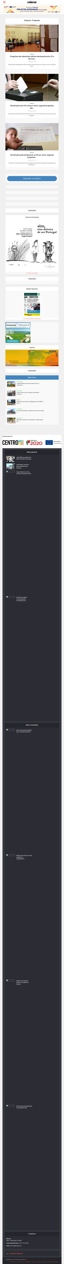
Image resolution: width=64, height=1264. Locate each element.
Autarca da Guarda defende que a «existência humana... (24, 731)
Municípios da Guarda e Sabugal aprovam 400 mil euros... (29, 402)
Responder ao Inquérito (32, 178)
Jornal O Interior (16, 1254)
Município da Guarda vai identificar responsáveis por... (29, 420)
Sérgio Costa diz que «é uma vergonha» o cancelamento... (24, 857)
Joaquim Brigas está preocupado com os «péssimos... (27, 384)
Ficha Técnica (20, 1261)
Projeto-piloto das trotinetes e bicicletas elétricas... (27, 393)
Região (18, 400)
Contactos (33, 1261)
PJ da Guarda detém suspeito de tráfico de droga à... (30, 411)
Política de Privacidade (53, 1261)
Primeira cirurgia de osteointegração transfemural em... (21, 599)
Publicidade (27, 1261)
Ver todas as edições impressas (32, 318)
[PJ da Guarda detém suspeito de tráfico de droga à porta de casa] (11, 411)
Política (32, 54)
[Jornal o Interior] (32, 2)
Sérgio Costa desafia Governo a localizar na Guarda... (22, 982)
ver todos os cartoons (32, 273)
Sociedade (19, 381)
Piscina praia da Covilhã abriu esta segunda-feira (24, 1106)
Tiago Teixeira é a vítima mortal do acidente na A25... (24, 472)
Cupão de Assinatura (42, 1261)
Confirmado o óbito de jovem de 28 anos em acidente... (22, 466)
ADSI (26, 1259)
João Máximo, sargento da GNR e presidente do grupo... (24, 458)
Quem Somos (13, 1261)
